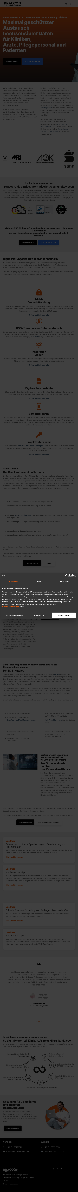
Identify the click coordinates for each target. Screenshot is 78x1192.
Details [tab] (39, 581)
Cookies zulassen (63, 615)
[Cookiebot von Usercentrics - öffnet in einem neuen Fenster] (67, 575)
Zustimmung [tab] (13, 581)
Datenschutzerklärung (10, 606)
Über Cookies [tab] (64, 581)
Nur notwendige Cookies (14, 615)
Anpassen (37, 615)
